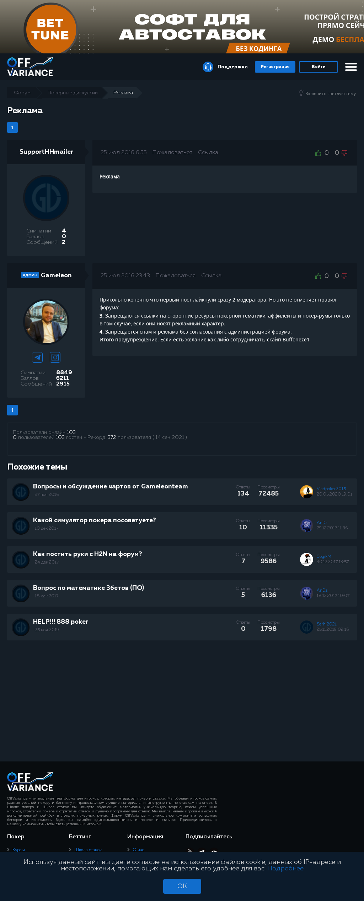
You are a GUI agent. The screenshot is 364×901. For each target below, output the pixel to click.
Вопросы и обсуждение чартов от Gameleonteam (110, 486)
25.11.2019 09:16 (333, 630)
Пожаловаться (172, 153)
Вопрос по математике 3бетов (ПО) (88, 588)
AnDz (322, 523)
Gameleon (56, 275)
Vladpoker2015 (331, 489)
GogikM (324, 557)
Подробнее (285, 868)
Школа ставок (88, 850)
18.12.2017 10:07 (333, 596)
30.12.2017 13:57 (333, 562)
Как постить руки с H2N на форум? (87, 554)
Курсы (18, 850)
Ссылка (208, 153)
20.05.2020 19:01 (334, 494)
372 (112, 437)
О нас (138, 850)
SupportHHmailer (46, 152)
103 (71, 432)
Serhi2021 (327, 624)
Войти (318, 67)
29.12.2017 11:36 (332, 528)
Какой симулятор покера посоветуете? (94, 520)
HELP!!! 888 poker (60, 622)
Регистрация (275, 67)
